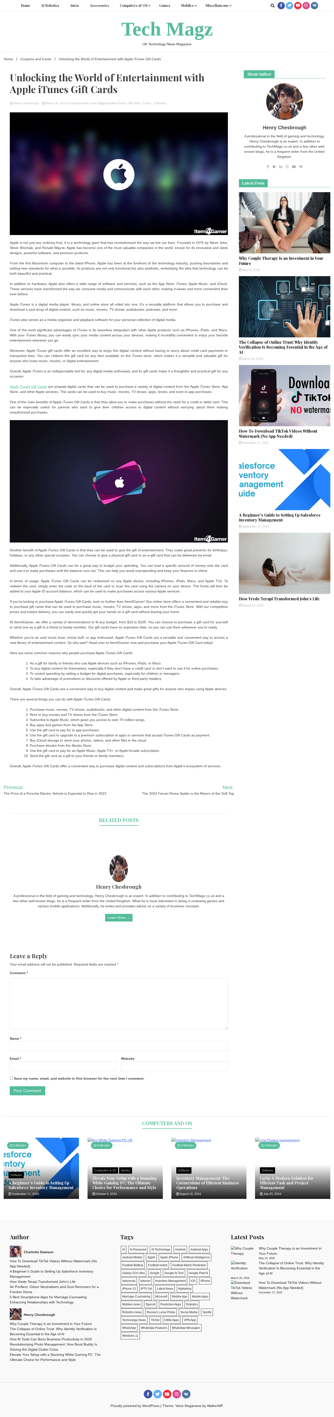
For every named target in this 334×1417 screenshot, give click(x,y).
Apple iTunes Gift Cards (28, 387)
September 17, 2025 (255, 526)
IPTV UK (146, 1288)
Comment (19, 973)
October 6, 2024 (106, 1194)
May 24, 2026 (250, 270)
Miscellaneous (216, 5)
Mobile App (179, 1296)
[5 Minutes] (125, 1140)
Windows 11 (130, 1335)
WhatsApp (129, 1328)
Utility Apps (171, 1320)
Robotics (192, 1304)
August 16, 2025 (252, 605)
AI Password (138, 1249)
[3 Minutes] (209, 1140)
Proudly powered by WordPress (135, 1406)
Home (25, 5)
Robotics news (132, 1312)
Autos (74, 5)
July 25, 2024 (272, 1194)
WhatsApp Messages (186, 1328)
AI (123, 1249)
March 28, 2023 (56, 103)
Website (127, 1059)
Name (15, 1038)
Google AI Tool (174, 1273)
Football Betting (132, 1265)
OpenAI (150, 1304)
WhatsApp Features (154, 1328)
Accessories (99, 5)
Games (164, 5)
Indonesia (128, 1281)
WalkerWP (215, 1406)
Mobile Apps (200, 1296)
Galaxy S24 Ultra (133, 1273)
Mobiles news (131, 1304)
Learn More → (119, 918)
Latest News (165, 1288)
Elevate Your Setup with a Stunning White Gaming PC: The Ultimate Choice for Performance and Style (124, 1183)
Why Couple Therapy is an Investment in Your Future (281, 261)
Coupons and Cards (83, 103)
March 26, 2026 (252, 359)
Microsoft (161, 1296)
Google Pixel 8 (198, 1273)
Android (180, 1249)
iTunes (146, 103)
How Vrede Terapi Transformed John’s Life (279, 598)
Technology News (134, 1320)
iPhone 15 (129, 1288)
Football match (157, 1265)
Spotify (207, 1312)
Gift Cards (134, 103)
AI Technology (160, 1249)
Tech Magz (167, 29)
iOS (193, 1281)
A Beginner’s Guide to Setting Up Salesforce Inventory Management (280, 517)
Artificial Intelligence (196, 1257)
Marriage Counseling (136, 1296)
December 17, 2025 (254, 443)
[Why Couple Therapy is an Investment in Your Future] (243, 1251)
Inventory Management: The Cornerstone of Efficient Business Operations (207, 1183)
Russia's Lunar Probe (161, 1312)
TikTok (155, 1320)
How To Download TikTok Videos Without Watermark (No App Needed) (278, 433)
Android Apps (199, 1249)
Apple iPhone (169, 1257)
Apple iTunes (117, 103)
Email (15, 1059)
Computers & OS (133, 5)
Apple (151, 1257)
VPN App (190, 1320)
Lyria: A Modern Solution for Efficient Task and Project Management (286, 1183)
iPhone (205, 1281)
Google (154, 1273)
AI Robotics (50, 5)
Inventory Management (170, 1281)
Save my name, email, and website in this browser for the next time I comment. (79, 1078)
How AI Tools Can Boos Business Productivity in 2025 (51, 1339)
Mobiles (187, 5)
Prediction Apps (170, 1304)
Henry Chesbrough (26, 103)
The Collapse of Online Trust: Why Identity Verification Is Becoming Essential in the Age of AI (283, 347)
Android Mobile (132, 1257)
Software (16, 1175)
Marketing (184, 1288)
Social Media (189, 1312)
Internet (145, 1281)
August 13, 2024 (190, 1194)
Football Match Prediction (189, 1265)
